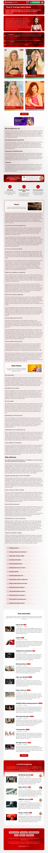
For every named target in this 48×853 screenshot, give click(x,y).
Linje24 (25, 624)
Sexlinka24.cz (22, 843)
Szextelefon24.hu (36, 843)
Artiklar (16, 835)
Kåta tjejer (29, 742)
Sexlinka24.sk (28, 843)
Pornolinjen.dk (11, 843)
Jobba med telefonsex (14, 832)
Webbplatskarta (30, 835)
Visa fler (24, 114)
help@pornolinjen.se (24, 839)
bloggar (22, 49)
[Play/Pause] (11, 75)
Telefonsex (27, 729)
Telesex (34, 650)
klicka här (26, 44)
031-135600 (37, 40)
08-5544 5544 (18, 18)
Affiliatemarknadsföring (33, 832)
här (41, 194)
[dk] (26, 1)
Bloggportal (22, 835)
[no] (26, 3)
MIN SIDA (21, 77)
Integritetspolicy (24, 832)
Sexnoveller (28, 663)
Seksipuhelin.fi (17, 843)
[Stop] (12, 75)
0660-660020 (36, 838)
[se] (28, 3)
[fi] (28, 1)
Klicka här (12, 41)
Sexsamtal (28, 690)
